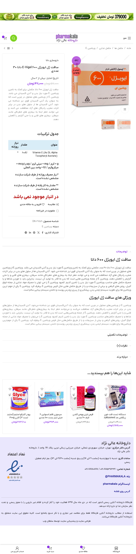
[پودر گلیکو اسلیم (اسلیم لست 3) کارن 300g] (18, 397)
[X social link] (38, 232)
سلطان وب (48, 521)
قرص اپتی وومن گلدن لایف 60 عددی (83, 416)
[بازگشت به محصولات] (8, 48)
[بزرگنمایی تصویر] (125, 109)
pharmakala (110, 484)
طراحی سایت (84, 521)
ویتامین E (90, 48)
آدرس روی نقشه (122, 491)
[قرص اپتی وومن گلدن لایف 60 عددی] (82, 397)
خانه (129, 48)
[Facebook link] (43, 232)
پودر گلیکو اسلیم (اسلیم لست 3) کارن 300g (18, 416)
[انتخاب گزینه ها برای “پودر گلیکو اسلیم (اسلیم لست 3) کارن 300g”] (10, 395)
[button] (106, 395)
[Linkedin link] (30, 232)
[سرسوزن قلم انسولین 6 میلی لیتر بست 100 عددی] (50, 397)
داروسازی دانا (52, 60)
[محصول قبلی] (12, 48)
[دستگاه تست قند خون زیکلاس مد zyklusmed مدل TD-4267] (115, 397)
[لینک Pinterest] (34, 232)
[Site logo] (67, 38)
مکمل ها (119, 48)
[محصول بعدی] (4, 48)
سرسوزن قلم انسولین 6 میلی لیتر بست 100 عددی (51, 416)
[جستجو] (13, 38)
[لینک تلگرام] (26, 232)
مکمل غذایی (105, 48)
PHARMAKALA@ (115, 476)
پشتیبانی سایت (68, 521)
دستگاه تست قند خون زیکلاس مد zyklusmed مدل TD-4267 (115, 418)
